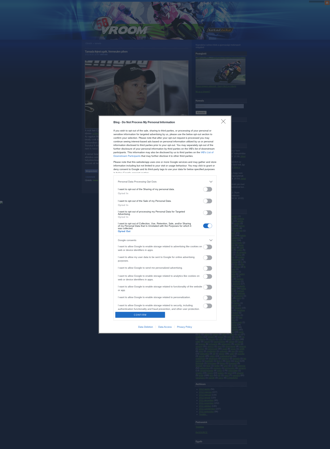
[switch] (207, 189)
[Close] (224, 122)
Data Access (165, 326)
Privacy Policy (184, 326)
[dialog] (165, 224)
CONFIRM (140, 315)
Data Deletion (145, 326)
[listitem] (165, 181)
